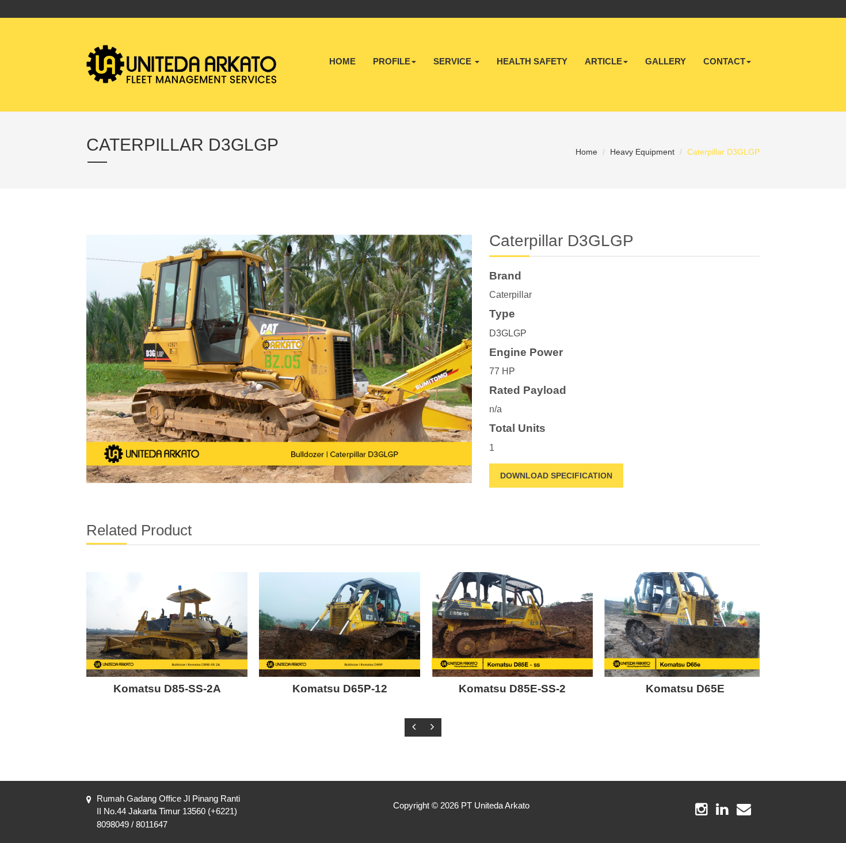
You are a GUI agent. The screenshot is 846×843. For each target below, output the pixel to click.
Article (603, 61)
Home (342, 61)
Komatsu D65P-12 (339, 689)
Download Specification (556, 475)
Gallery (665, 61)
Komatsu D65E (685, 689)
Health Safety (532, 61)
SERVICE (453, 61)
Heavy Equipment (642, 151)
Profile (391, 61)
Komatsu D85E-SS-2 (512, 689)
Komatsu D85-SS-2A (167, 689)
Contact (724, 61)
